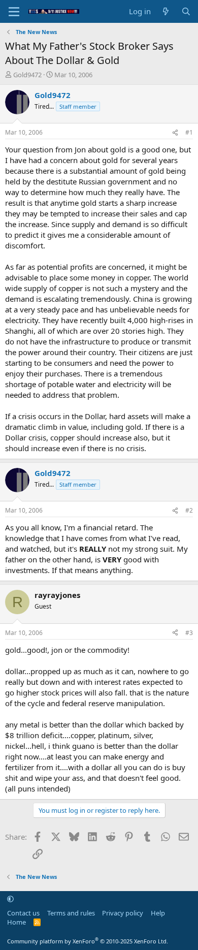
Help (158, 912)
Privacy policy (122, 912)
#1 (189, 132)
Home (16, 922)
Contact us (23, 912)
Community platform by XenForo (87, 941)
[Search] (186, 11)
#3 (189, 632)
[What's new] (166, 11)
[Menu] (14, 12)
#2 (189, 510)
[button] (10, 898)
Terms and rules (71, 912)
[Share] (175, 133)
